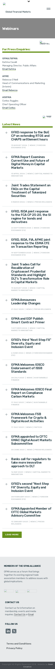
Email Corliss (8, 108)
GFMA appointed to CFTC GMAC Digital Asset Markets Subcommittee (31, 440)
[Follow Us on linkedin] (8, 631)
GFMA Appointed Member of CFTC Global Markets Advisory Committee (31, 512)
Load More (12, 534)
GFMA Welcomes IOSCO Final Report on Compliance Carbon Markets (31, 393)
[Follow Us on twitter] (14, 631)
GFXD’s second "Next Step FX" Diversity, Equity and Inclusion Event (30, 487)
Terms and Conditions (18, 643)
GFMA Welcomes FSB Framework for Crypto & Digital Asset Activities (28, 417)
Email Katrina (9, 69)
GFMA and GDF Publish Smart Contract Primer (28, 320)
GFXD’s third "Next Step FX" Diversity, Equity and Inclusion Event (31, 343)
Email (31, 614)
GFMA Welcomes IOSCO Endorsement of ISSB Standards (27, 368)
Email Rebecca (9, 90)
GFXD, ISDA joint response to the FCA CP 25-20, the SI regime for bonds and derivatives (31, 217)
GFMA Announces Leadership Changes (25, 301)
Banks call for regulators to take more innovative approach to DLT (31, 462)
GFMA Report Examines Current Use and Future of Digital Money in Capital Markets (30, 162)
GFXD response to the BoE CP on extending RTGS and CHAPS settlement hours (30, 135)
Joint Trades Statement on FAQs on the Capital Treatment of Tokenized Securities (31, 190)
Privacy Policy (14, 648)
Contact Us (19, 614)
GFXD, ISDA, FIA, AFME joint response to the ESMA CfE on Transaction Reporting (30, 243)
